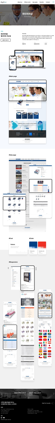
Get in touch (46, 403)
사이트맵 (53, 2)
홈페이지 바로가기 (6, 40)
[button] (14, 394)
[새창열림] (1, 417)
